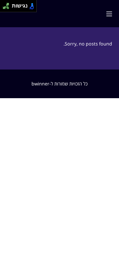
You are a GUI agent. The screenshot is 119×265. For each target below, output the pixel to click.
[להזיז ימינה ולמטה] (7, 7)
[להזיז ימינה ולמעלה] (7, 4)
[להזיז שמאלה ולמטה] (4, 7)
